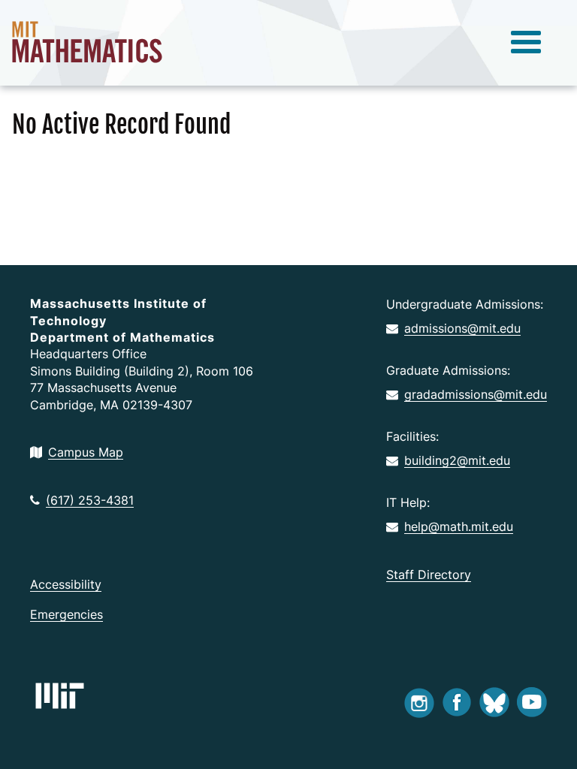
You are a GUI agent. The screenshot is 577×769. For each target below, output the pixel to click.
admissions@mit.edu (462, 328)
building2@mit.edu (457, 460)
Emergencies (66, 614)
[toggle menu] (526, 43)
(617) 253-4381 (90, 500)
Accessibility (65, 584)
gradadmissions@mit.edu (475, 394)
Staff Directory (428, 574)
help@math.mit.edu (458, 526)
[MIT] (59, 695)
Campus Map (85, 452)
